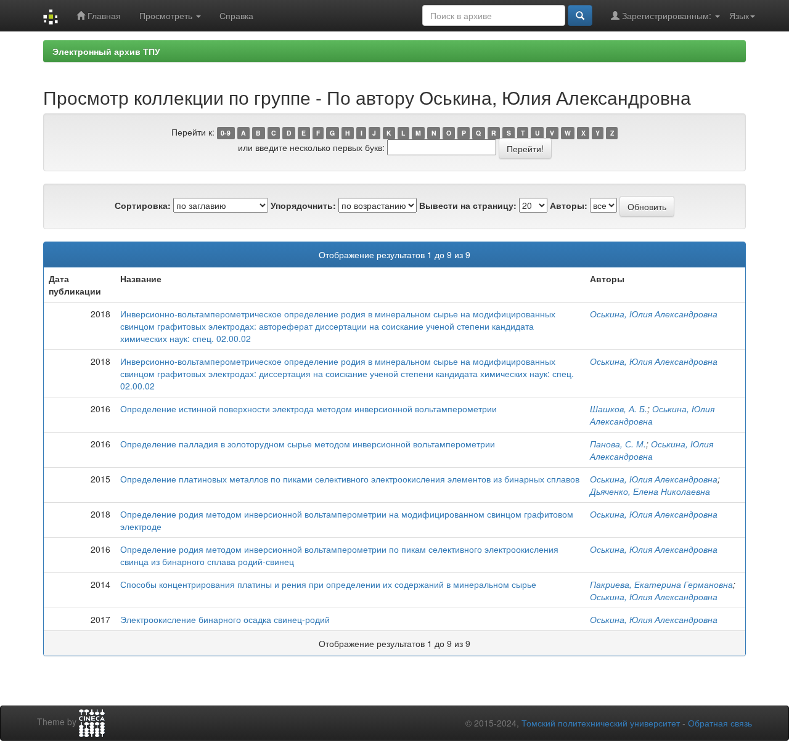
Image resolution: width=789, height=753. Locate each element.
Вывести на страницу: (468, 205)
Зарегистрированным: (666, 15)
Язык (739, 15)
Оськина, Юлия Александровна (653, 313)
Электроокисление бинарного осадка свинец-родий (225, 619)
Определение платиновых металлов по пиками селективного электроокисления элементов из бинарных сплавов (349, 479)
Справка (236, 15)
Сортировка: (143, 205)
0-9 (226, 132)
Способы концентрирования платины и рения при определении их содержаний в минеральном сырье (328, 584)
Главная (103, 15)
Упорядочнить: (303, 205)
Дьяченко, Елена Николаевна (650, 491)
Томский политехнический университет (600, 723)
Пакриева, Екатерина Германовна (661, 584)
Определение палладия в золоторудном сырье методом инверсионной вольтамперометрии (307, 444)
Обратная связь (720, 723)
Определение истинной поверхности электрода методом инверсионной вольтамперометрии (308, 408)
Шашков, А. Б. (618, 408)
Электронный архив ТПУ (106, 51)
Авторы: (568, 205)
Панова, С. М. (618, 444)
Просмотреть (167, 15)
